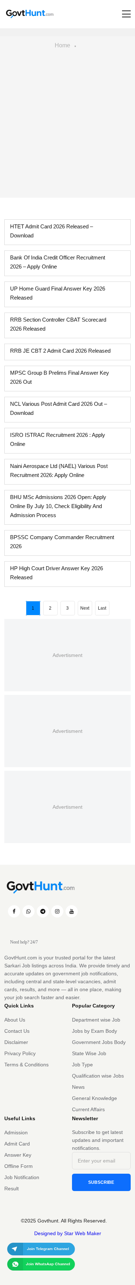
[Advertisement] (67, 126)
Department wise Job (96, 1020)
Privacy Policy (20, 1053)
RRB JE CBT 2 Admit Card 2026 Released (60, 351)
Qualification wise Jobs (98, 1076)
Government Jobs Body (99, 1042)
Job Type (82, 1064)
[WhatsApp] (28, 911)
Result (11, 1188)
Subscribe (101, 1182)
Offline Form (18, 1166)
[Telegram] (43, 911)
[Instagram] (57, 911)
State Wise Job (89, 1053)
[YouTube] (72, 911)
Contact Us (17, 1031)
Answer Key (17, 1155)
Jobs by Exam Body (94, 1031)
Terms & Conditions (26, 1064)
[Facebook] (14, 911)
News (78, 1087)
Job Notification (21, 1177)
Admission (16, 1132)
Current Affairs (88, 1109)
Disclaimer (16, 1042)
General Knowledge (94, 1098)
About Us (14, 1020)
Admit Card (17, 1144)
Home (62, 45)
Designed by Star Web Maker (67, 1233)
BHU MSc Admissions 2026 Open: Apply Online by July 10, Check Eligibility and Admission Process (58, 506)
